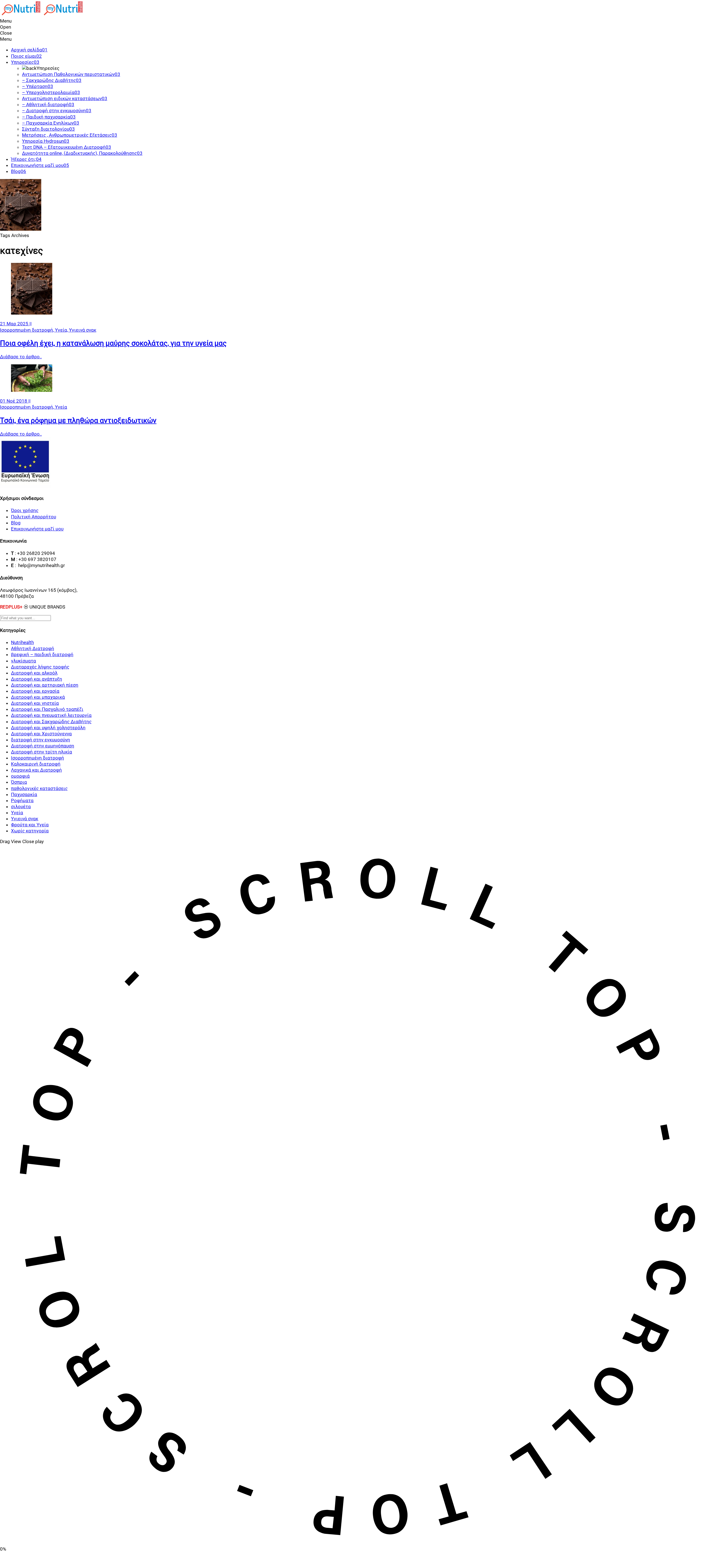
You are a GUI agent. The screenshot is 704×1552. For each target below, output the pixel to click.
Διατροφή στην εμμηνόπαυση (42, 746)
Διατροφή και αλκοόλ (34, 673)
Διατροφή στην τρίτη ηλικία (41, 752)
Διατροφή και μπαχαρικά (38, 697)
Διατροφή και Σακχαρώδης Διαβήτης (51, 721)
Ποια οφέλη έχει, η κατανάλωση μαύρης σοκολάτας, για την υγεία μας (113, 343)
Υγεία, (62, 330)
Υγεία (61, 407)
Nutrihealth (22, 642)
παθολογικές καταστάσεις (39, 788)
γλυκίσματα (23, 661)
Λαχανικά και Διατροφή (36, 770)
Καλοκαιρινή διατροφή (36, 764)
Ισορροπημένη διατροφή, (27, 330)
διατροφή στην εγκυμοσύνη (40, 739)
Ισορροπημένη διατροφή (37, 758)
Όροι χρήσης (24, 510)
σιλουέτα (21, 806)
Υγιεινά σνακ (82, 330)
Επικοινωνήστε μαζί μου (37, 529)
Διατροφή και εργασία (35, 691)
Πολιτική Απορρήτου (33, 516)
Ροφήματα (22, 800)
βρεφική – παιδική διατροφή (42, 654)
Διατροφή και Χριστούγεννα (41, 733)
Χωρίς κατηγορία (30, 830)
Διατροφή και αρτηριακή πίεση (44, 685)
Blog (16, 522)
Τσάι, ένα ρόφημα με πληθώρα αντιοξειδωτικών (78, 420)
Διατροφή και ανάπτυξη (36, 679)
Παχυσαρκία (24, 794)
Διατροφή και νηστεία (35, 703)
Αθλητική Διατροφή (32, 648)
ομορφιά (20, 776)
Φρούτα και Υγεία (30, 824)
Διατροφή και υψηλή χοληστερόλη (48, 727)
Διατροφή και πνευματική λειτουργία (51, 715)
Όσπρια (19, 782)
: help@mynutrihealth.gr (40, 565)
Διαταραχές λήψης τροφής (40, 667)
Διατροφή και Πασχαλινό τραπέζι (47, 709)
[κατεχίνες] (31, 313)
